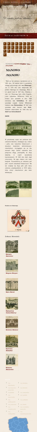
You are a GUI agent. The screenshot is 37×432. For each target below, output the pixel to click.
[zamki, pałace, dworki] (18, 16)
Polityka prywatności (14, 10)
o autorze (26, 2)
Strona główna (10, 2)
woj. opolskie (23, 395)
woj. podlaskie (24, 400)
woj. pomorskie (12, 404)
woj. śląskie (23, 404)
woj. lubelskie (23, 383)
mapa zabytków (10, 6)
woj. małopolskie (24, 392)
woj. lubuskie (23, 388)
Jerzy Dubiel (9, 65)
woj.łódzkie (11, 392)
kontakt (25, 6)
